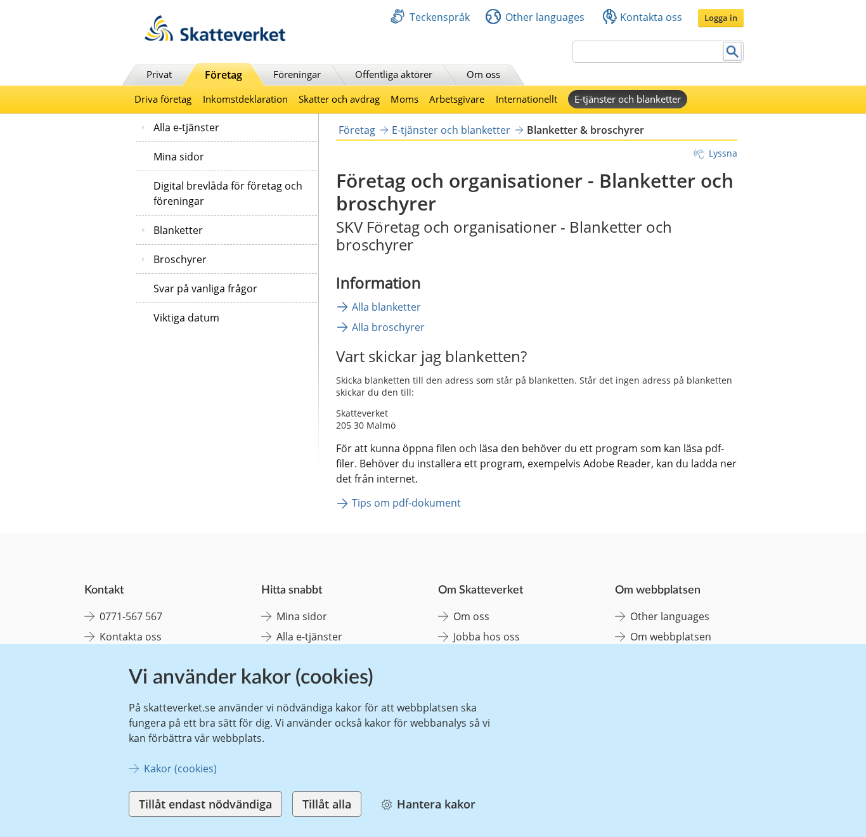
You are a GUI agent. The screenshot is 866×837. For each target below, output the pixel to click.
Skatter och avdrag (339, 99)
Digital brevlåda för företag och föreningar (227, 193)
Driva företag (162, 99)
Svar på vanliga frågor (205, 288)
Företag (223, 75)
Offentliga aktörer (393, 74)
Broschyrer (180, 259)
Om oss (483, 74)
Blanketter (178, 230)
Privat (159, 74)
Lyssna (723, 153)
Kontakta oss (651, 17)
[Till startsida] (215, 38)
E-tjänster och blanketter (627, 99)
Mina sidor (178, 157)
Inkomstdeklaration (245, 99)
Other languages (545, 17)
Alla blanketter (386, 307)
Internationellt (526, 99)
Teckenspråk (440, 17)
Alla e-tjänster (186, 127)
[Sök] (732, 51)
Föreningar (297, 74)
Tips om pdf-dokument (406, 503)
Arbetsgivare (456, 99)
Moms (404, 99)
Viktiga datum (186, 318)
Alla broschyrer (388, 327)
